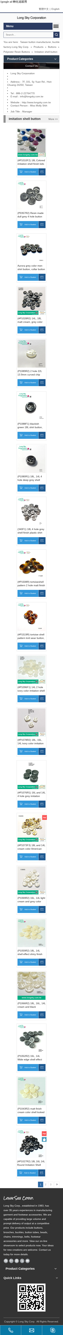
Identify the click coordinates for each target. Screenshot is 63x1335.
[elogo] (31, 18)
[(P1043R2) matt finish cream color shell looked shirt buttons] (32, 1091)
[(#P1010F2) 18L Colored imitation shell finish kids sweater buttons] (32, 142)
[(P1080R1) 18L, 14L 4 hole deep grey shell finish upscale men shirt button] (32, 458)
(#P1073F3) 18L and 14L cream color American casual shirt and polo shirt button (31, 847)
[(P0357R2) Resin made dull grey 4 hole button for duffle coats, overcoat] (32, 195)
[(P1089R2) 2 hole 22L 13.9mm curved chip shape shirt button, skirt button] (32, 353)
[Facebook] (6, 1261)
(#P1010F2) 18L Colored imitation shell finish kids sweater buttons (31, 162)
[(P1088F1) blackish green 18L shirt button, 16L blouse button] (32, 406)
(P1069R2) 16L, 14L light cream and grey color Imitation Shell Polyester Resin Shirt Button (31, 900)
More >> (53, 119)
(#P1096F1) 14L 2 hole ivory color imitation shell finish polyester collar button (31, 689)
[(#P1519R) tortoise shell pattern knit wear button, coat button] (32, 616)
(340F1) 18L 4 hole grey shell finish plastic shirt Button (31, 531)
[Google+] (11, 1261)
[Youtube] (27, 1261)
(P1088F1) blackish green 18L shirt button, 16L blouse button (30, 425)
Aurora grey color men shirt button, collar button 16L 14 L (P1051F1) (31, 267)
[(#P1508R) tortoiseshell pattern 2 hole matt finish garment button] (32, 564)
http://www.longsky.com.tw (36, 102)
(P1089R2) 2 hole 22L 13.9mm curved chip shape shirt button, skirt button (30, 373)
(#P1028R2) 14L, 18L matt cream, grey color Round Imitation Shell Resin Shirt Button (30, 320)
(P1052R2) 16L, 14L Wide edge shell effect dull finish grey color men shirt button (31, 1058)
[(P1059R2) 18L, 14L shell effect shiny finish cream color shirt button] (32, 933)
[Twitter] (22, 1261)
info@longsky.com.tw (31, 96)
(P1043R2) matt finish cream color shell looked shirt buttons (31, 1110)
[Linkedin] (17, 1261)
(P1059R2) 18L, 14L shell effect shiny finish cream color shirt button (31, 952)
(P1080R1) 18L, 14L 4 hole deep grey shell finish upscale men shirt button (31, 478)
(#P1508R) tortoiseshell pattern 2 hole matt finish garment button (31, 583)
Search (56, 35)
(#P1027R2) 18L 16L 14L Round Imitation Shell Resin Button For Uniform (31, 1163)
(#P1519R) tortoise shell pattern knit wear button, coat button (31, 636)
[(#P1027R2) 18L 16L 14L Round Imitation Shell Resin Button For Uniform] (31, 1143)
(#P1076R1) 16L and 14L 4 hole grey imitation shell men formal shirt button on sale (31, 794)
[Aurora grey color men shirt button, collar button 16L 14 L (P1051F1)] (32, 248)
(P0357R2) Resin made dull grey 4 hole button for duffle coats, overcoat (31, 215)
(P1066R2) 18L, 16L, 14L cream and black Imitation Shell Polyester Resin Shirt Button (32, 1005)
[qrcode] (32, 1298)
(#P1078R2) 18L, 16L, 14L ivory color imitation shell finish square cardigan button (31, 741)
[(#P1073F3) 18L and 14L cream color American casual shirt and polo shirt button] (32, 827)
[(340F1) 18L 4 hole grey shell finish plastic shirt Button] (32, 511)
